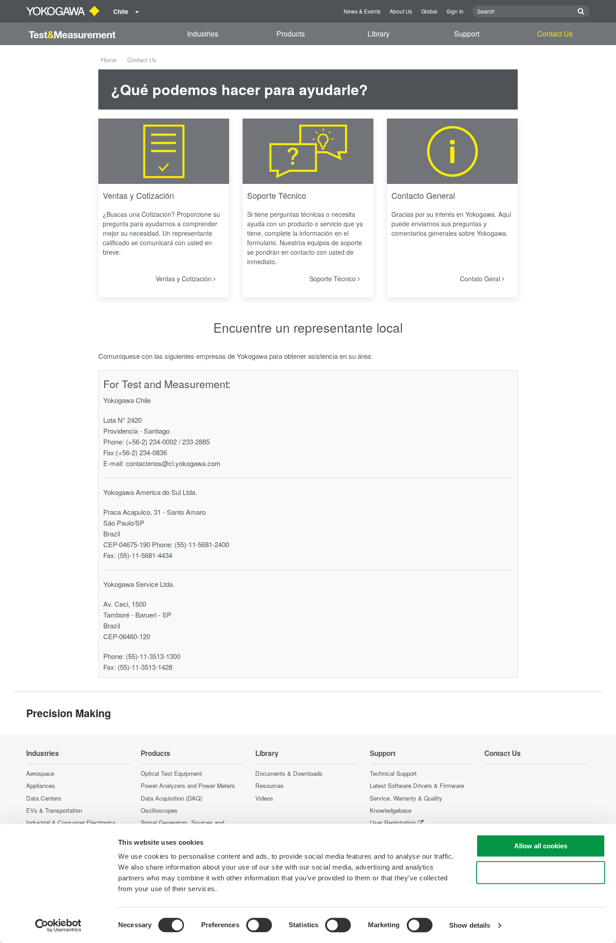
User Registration (393, 822)
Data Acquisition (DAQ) (171, 798)
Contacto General (423, 195)
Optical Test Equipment (171, 773)
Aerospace (40, 773)
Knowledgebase (390, 810)
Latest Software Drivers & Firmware (417, 785)
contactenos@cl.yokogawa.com (173, 463)
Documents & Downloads (288, 773)
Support (466, 33)
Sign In (455, 11)
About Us (401, 11)
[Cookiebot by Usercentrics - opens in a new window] (58, 925)
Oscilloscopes (159, 810)
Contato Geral (481, 278)
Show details (469, 925)
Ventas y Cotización (138, 195)
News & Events (362, 11)
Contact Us (555, 33)
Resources (269, 785)
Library (379, 33)
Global (429, 11)
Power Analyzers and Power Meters (188, 785)
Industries (202, 33)
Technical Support (393, 773)
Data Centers (43, 798)
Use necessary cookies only (540, 872)
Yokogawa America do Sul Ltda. (150, 492)
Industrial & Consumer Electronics (71, 822)
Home (108, 59)
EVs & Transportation (54, 810)
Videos (264, 798)
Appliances (40, 785)
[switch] (259, 925)
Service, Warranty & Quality (406, 798)
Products (290, 33)
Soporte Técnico (276, 195)
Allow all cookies (540, 846)
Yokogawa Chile (127, 400)
